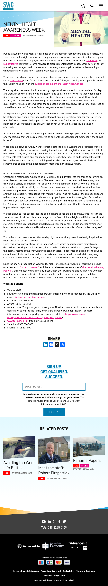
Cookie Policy (68, 571)
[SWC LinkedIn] (49, 521)
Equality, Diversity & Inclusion (26, 571)
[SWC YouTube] (44, 521)
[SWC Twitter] (64, 521)
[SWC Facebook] (59, 521)
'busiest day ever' (29, 267)
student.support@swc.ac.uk (29, 297)
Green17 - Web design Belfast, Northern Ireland (54, 580)
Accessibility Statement (51, 571)
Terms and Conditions (85, 571)
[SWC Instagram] (54, 521)
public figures (10, 63)
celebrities (91, 60)
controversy (16, 80)
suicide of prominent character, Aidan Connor (59, 83)
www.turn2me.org (17, 320)
